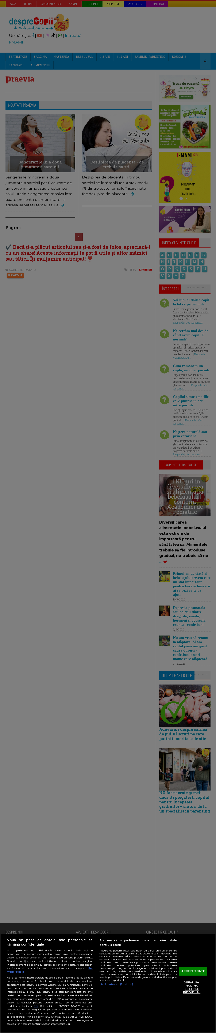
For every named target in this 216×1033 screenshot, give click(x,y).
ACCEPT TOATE (193, 971)
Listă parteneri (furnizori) (116, 984)
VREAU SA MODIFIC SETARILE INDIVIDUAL (191, 987)
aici (36, 1006)
